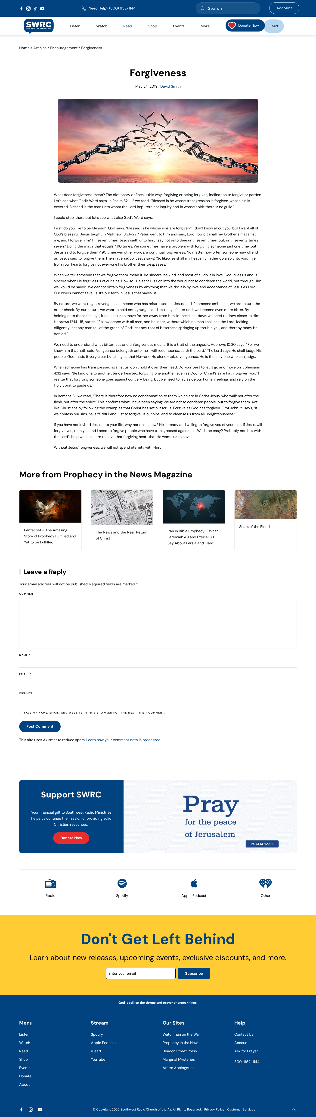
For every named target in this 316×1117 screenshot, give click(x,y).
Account (284, 8)
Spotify (97, 1034)
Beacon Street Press (180, 1051)
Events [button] (179, 26)
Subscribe (194, 973)
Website (26, 693)
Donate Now (71, 837)
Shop (152, 26)
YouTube (98, 1059)
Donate (25, 1076)
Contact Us (243, 1034)
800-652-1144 (247, 1061)
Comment (27, 593)
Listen (75, 26)
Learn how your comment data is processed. (123, 739)
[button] (293, 1109)
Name (25, 655)
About (24, 1084)
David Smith (170, 86)
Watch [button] (101, 26)
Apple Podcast (103, 1042)
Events (25, 1067)
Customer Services (241, 1109)
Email (25, 674)
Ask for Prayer (246, 1051)
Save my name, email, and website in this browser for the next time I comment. (94, 712)
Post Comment (39, 726)
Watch (24, 1042)
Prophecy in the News (181, 1042)
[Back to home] (38, 26)
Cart (274, 26)
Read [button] (127, 26)
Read (23, 1051)
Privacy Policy (214, 1109)
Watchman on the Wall (182, 1034)
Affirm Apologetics (178, 1067)
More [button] (205, 26)
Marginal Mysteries (179, 1059)
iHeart (96, 1051)
